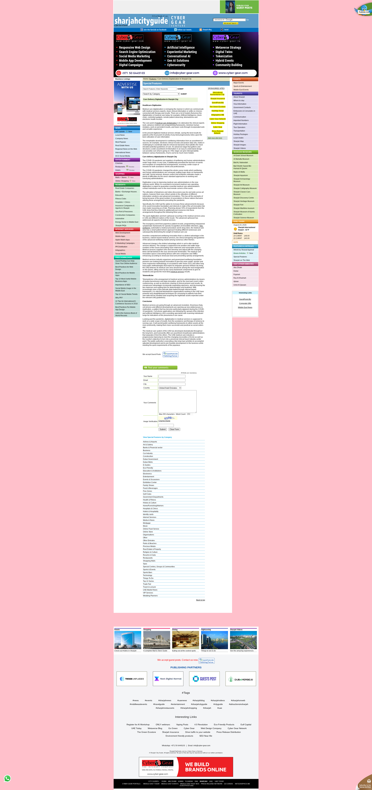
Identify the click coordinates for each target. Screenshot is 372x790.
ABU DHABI (172, 781)
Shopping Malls (149, 561)
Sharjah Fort (238, 205)
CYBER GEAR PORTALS (131, 784)
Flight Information (240, 124)
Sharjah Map (239, 141)
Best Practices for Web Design (124, 268)
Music (145, 526)
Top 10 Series (148, 581)
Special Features (240, 257)
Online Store (148, 532)
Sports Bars (147, 572)
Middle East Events (241, 90)
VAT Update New (123, 132)
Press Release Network (217, 132)
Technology (147, 575)
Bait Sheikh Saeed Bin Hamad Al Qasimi (242, 167)
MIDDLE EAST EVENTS (169, 784)
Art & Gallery (148, 445)
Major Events (239, 83)
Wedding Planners (150, 596)
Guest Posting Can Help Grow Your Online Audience (126, 262)
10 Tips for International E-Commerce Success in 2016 (126, 302)
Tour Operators (239, 127)
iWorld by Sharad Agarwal (244, 250)
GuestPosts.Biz (218, 103)
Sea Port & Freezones (124, 212)
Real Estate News (122, 145)
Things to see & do (208, 651)
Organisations (148, 535)
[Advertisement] (125, 330)
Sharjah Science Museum (244, 218)
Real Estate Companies (124, 188)
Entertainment (148, 477)
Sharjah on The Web (242, 260)
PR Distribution (121, 247)
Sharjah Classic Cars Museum (242, 193)
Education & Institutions (152, 471)
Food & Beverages (150, 488)
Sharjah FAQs (120, 226)
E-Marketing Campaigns (125, 243)
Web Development (122, 233)
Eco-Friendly (148, 468)
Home (145, 79)
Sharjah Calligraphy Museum (245, 188)
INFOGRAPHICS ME (242, 784)
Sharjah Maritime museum (244, 208)
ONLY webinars (163, 724)
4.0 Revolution (201, 724)
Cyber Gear (217, 127)
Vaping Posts (182, 724)
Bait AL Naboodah (241, 162)
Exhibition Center (150, 482)
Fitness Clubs (120, 199)
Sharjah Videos (240, 148)
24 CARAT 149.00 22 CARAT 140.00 (242, 235)
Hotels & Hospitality (150, 511)
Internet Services (149, 517)
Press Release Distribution (229, 732)
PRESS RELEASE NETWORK (211, 784)
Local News (120, 135)
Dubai (236, 271)
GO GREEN (228, 784)
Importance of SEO (122, 285)
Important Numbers (241, 120)
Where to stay (239, 100)
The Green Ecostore (218, 107)
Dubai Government (150, 459)
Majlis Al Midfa (239, 172)
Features (152, 79)
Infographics (120, 250)
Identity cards (148, 514)
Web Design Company (211, 728)
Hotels (124, 170)
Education (119, 195)
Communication (240, 117)
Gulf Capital (245, 724)
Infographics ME (217, 115)
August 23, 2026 (244, 227)
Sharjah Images (240, 145)
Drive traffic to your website (197, 732)
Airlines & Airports (150, 442)
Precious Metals (149, 546)
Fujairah (237, 274)
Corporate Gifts (245, 303)
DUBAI (164, 781)
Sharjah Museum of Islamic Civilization (244, 213)
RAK (196, 781)
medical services (177, 272)
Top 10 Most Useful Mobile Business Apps (125, 280)
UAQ (211, 781)
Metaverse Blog (155, 728)
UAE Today (136, 728)
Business (146, 450)
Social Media (120, 254)
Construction (148, 456)
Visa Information (240, 104)
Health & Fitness (149, 500)
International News (122, 152)
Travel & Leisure (149, 587)
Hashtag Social (218, 111)
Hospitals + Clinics (122, 202)
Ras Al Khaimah (240, 278)
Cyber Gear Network (218, 119)
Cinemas (118, 163)
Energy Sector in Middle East (126, 222)
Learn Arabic (239, 138)
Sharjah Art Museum (242, 185)
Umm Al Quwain (240, 285)
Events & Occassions (151, 480)
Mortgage (147, 523)
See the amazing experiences (242, 651)
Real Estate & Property (152, 549)
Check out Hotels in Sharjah (125, 651)
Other (145, 538)
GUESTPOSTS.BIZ (187, 785)
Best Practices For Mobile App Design (125, 308)
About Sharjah (239, 97)
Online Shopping (125, 181)
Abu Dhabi (238, 267)
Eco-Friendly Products (224, 724)
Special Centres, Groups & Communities (159, 567)
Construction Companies (125, 215)
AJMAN (180, 781)
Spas (145, 564)
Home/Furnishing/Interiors (153, 506)
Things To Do (148, 578)
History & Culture (149, 503)
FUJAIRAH (189, 781)
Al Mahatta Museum (241, 159)
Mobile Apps (120, 236)
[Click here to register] (186, 54)
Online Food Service (151, 529)
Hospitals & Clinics (150, 509)
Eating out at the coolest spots (184, 651)
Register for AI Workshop (138, 724)
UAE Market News (150, 590)
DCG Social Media (122, 156)
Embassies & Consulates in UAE (244, 112)
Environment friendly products (179, 736)
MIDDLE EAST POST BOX (189, 784)
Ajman (236, 281)
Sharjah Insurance (217, 99)
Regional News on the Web (126, 149)
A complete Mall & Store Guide (155, 651)
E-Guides (146, 465)
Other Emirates (149, 540)
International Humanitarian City (217, 93)
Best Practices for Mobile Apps (125, 274)
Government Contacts (242, 107)
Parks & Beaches (150, 543)
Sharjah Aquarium (241, 175)
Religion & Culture (150, 552)
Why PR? (119, 298)
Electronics (147, 474)
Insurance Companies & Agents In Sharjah (124, 207)
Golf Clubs (147, 494)
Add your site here (215, 138)
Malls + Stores (124, 177)
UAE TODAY (219, 781)
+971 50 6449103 (178, 746)
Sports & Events (149, 570)
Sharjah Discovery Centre (244, 198)
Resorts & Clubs (149, 555)
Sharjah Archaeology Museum (242, 180)
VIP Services (148, 593)
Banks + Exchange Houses (126, 192)
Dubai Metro (148, 462)
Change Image (164, 421)
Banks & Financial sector (152, 448)
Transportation (239, 131)
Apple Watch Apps (122, 240)
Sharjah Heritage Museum (244, 201)
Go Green (173, 728)
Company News (121, 139)
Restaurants (124, 167)
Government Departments (153, 497)
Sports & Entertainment (243, 86)
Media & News (148, 520)
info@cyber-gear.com (201, 746)
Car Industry (148, 453)
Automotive (119, 219)
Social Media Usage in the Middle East (125, 289)
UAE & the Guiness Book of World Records (126, 314)
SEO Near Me (205, 736)
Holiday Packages (241, 134)
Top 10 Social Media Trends (126, 294)
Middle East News (245, 307)
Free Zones (147, 491)
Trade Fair (147, 584)
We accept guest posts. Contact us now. (177, 660)
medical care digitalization (166, 123)
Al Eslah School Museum (243, 156)
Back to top (200, 600)
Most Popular (120, 142)
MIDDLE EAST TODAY (151, 784)
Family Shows (148, 485)
